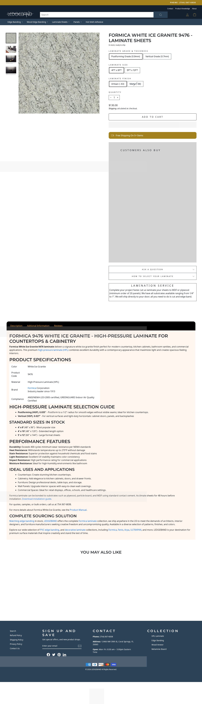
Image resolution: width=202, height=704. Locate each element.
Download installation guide (36, 498)
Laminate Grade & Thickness (128, 51)
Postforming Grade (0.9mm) (125, 56)
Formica (112, 529)
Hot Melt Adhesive (94, 21)
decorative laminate (75, 529)
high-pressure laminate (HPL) (53, 349)
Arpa (126, 529)
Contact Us (15, 648)
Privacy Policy (16, 644)
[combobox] (104, 15)
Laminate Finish (120, 78)
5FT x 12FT (132, 70)
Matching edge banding (21, 520)
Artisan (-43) (117, 83)
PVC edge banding (49, 529)
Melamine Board (159, 649)
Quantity (115, 92)
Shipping (112, 108)
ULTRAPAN (135, 529)
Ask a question (152, 269)
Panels (77, 21)
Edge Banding (14, 21)
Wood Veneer (158, 644)
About (194, 8)
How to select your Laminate (152, 276)
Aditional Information (38, 325)
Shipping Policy (16, 639)
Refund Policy (16, 635)
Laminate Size (118, 65)
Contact (170, 8)
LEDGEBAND (50, 520)
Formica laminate (88, 520)
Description (16, 325)
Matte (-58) (135, 83)
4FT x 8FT (116, 70)
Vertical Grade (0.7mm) (157, 56)
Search (13, 631)
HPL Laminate (158, 636)
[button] (153, 125)
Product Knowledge (182, 8)
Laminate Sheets (59, 21)
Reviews (58, 325)
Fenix (120, 529)
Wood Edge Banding (36, 21)
